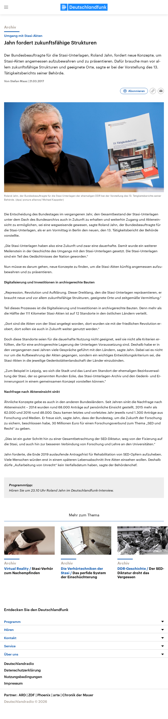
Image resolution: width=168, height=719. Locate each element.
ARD (23, 695)
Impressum (13, 683)
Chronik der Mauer (77, 695)
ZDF (32, 695)
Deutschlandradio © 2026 (25, 701)
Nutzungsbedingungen (23, 677)
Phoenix (44, 695)
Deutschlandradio (19, 663)
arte (57, 695)
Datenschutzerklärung (22, 670)
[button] (6, 7)
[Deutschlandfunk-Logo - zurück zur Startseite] (84, 7)
